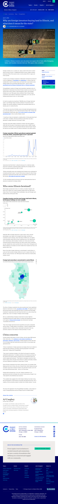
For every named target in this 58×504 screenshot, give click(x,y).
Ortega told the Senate (15, 320)
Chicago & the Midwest (47, 76)
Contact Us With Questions (40, 436)
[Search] (54, 1)
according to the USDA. (22, 308)
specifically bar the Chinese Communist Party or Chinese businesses (19, 85)
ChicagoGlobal (13, 26)
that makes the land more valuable (17, 176)
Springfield (16, 80)
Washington (23, 80)
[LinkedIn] (3, 413)
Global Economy (45, 72)
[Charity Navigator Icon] (51, 489)
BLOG (8, 26)
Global (43, 77)
